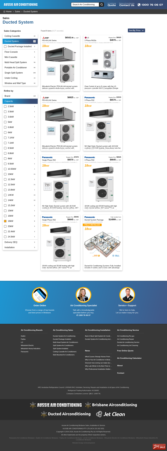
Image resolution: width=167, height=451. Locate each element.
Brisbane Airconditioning (111, 405)
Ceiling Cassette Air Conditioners (64, 352)
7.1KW (11, 138)
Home (9, 11)
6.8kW (11, 127)
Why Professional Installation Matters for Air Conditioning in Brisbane (98, 369)
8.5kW (11, 148)
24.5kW (11, 237)
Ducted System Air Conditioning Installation (98, 339)
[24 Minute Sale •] (159, 447)
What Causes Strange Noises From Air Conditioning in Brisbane (98, 357)
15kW (10, 211)
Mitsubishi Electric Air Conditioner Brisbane (119, 438)
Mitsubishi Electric (27, 345)
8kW (10, 158)
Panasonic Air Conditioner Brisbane (22, 438)
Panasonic (24, 352)
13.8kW (11, 190)
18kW (10, 221)
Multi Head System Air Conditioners (65, 342)
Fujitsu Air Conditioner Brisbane (70, 438)
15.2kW (11, 205)
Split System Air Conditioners (63, 345)
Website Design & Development (83, 443)
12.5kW (11, 184)
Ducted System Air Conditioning (64, 336)
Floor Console (11, 52)
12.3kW (11, 179)
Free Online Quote (112, 4)
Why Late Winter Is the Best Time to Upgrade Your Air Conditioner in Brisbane (98, 366)
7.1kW (11, 143)
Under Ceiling (11, 78)
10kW (10, 174)
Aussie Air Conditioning (56, 405)
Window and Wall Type (15, 83)
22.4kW (11, 231)
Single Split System (14, 73)
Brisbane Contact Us (126, 4)
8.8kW (11, 153)
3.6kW (11, 117)
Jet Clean (111, 414)
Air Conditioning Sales (63, 330)
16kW (10, 216)
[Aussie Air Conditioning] (21, 4)
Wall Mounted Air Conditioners (63, 355)
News (87, 351)
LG (22, 342)
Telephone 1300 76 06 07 (150, 5)
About (120, 365)
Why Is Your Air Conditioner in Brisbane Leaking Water (98, 360)
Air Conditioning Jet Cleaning (127, 345)
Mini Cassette (11, 57)
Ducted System (30, 11)
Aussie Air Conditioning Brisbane (73, 425)
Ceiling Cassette (12, 36)
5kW (10, 122)
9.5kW (11, 164)
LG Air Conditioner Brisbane (93, 438)
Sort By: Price (134, 30)
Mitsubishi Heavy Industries (30, 348)
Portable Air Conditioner (16, 67)
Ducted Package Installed (20, 46)
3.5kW (11, 112)
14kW (10, 200)
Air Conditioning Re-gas (125, 336)
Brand (7, 96)
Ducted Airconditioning (67, 414)
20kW (10, 226)
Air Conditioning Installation (97, 330)
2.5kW (11, 106)
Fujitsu (23, 339)
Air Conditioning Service (128, 330)
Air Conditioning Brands (32, 330)
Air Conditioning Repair (125, 339)
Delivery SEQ (11, 242)
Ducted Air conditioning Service (128, 342)
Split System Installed (60, 348)
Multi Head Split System (16, 62)
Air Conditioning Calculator (129, 358)
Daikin (23, 336)
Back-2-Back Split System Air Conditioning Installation (98, 336)
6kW (10, 132)
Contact (120, 373)
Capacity (9, 101)
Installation (10, 247)
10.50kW (12, 169)
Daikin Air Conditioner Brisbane (47, 438)
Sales (17, 11)
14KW (11, 195)
